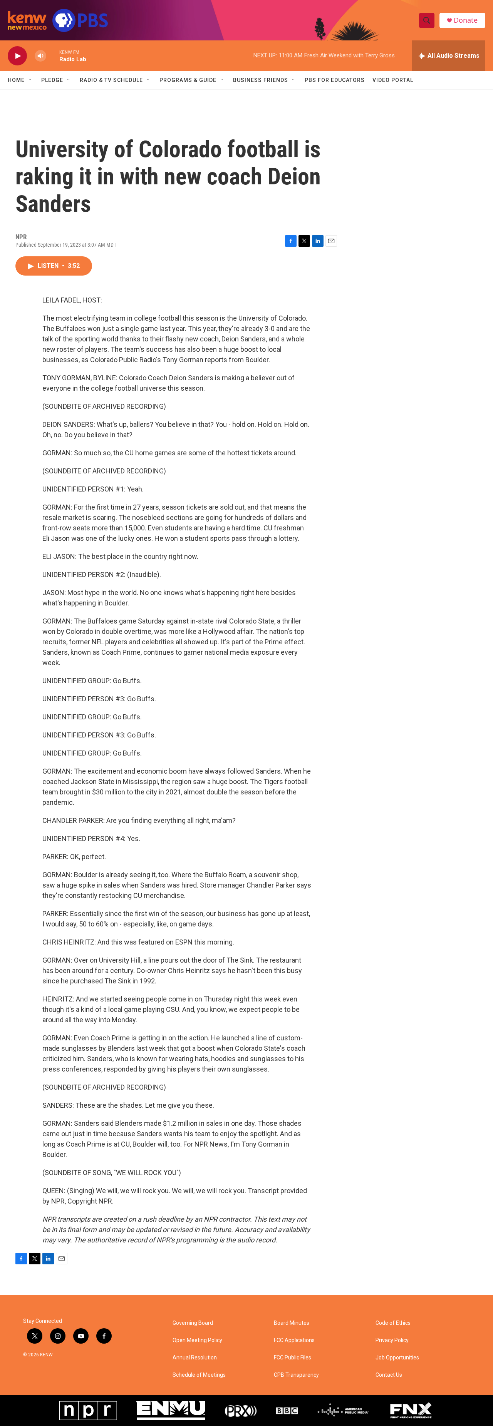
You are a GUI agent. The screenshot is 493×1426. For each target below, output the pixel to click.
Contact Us (389, 1375)
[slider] (53, 56)
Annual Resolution (195, 1358)
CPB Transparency (296, 1375)
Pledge (52, 80)
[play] (17, 56)
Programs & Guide (187, 80)
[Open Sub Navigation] (30, 80)
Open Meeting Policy (197, 1340)
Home (16, 80)
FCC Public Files (292, 1358)
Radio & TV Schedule (111, 80)
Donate (466, 20)
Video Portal (392, 80)
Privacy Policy (392, 1340)
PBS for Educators (335, 80)
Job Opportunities (397, 1358)
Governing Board (193, 1323)
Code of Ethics (393, 1323)
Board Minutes (291, 1323)
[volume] (40, 56)
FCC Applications (294, 1340)
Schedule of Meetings (199, 1375)
